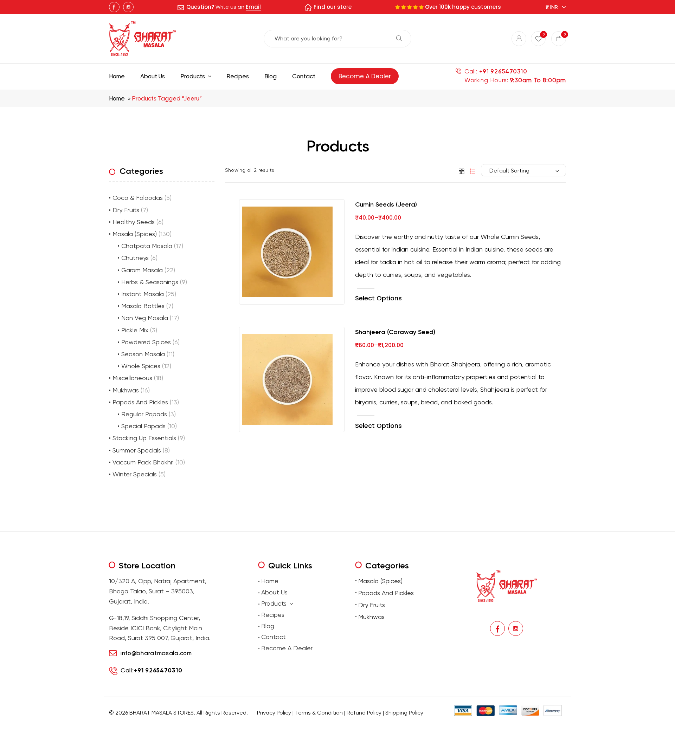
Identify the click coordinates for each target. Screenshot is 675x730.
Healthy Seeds (133, 222)
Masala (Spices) (134, 233)
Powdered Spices (146, 342)
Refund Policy (364, 712)
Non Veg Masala (144, 317)
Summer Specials (136, 450)
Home (117, 98)
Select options (378, 298)
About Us (274, 592)
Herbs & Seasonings (149, 282)
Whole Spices (140, 366)
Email (253, 7)
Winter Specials (134, 474)
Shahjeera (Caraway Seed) (395, 332)
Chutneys (135, 257)
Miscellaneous (132, 378)
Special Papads (143, 426)
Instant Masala (142, 294)
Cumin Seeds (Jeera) (386, 204)
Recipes (272, 614)
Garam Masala (142, 270)
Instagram (128, 7)
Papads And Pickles (140, 402)
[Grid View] (460, 171)
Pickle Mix (134, 330)
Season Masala (143, 354)
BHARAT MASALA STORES (161, 712)
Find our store (333, 7)
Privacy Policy (274, 712)
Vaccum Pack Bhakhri (143, 462)
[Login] (519, 39)
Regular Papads (144, 414)
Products (274, 603)
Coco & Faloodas (137, 197)
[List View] (470, 171)
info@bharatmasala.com (156, 653)
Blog (267, 626)
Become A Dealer (287, 648)
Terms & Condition (319, 712)
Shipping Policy (404, 712)
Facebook (114, 7)
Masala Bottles (143, 305)
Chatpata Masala (146, 245)
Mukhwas (125, 390)
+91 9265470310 (503, 71)
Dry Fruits (125, 210)
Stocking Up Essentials (144, 438)
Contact (273, 636)
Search (399, 38)
